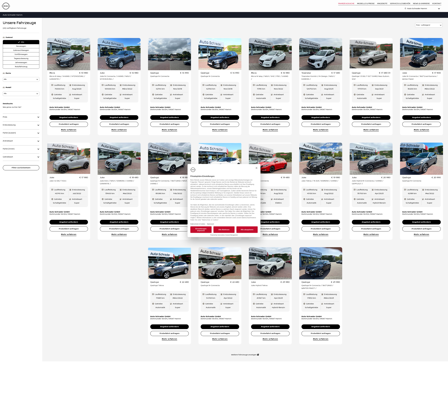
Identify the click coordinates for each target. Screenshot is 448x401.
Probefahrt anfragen (69, 124)
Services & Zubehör (400, 3)
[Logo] (6, 6)
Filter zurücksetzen (21, 168)
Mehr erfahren (68, 130)
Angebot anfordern (68, 117)
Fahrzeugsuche (346, 3)
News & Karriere (421, 3)
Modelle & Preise (366, 3)
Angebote (382, 3)
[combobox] (423, 8)
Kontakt (436, 3)
